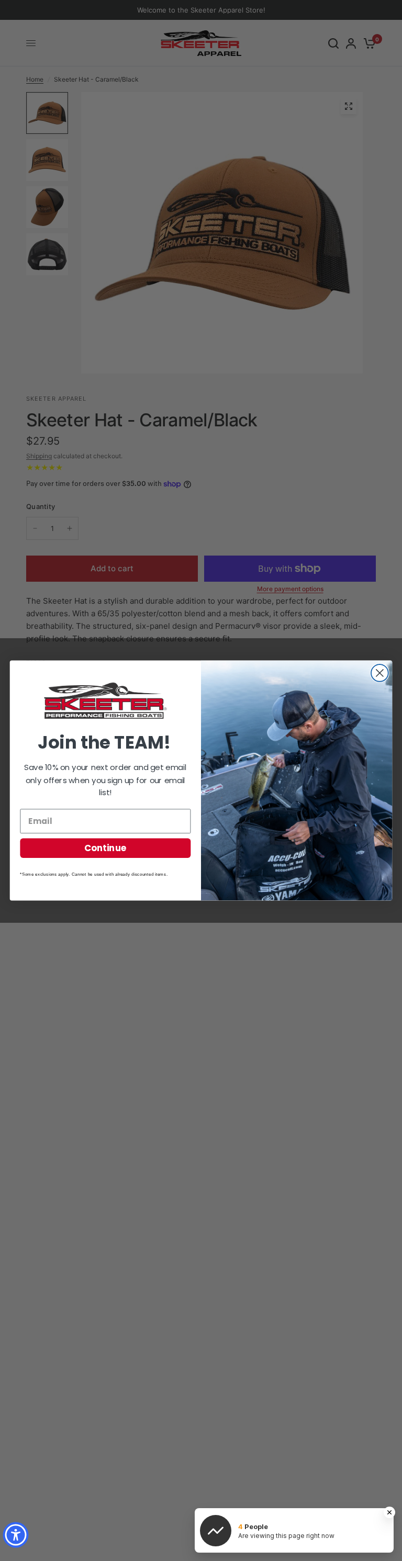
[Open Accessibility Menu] (16, 1535)
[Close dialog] (379, 673)
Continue (105, 848)
